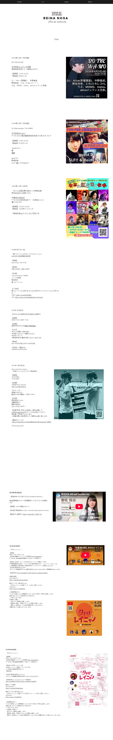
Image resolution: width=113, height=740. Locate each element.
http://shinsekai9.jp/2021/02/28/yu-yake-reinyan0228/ (21, 681)
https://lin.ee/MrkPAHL (23, 295)
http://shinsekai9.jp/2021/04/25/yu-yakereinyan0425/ (32, 573)
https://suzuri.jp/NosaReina (17, 589)
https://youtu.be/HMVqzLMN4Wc (18, 580)
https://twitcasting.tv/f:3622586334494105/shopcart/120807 (31, 422)
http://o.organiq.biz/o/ (19, 387)
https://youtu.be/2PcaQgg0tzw (14, 688)
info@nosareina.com (18, 412)
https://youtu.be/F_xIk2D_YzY (32, 514)
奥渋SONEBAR (19, 198)
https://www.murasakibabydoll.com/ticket (29, 297)
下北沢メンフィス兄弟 (22, 67)
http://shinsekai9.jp (36, 556)
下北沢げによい (19, 133)
